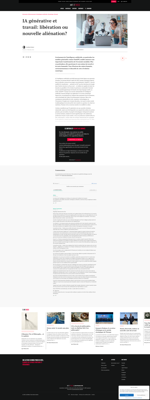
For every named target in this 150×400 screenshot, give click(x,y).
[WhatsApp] (29, 57)
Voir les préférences (141, 395)
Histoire (67, 1)
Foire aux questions (105, 370)
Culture (87, 1)
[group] (34, 330)
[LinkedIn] (27, 57)
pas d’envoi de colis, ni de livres (77, 389)
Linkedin (123, 379)
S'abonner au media (75, 139)
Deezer (123, 370)
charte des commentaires (67, 175)
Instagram (124, 372)
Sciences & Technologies (73, 1)
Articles (62, 8)
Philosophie (83, 1)
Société (90, 1)
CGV (69, 394)
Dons (118, 1)
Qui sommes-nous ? (115, 363)
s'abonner (114, 1)
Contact (113, 365)
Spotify (123, 365)
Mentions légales (74, 394)
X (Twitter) (124, 377)
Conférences (80, 8)
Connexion (95, 183)
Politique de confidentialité (85, 394)
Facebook (123, 374)
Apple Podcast (125, 367)
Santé (80, 1)
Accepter (126, 395)
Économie (59, 1)
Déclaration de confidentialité (137, 397)
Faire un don (104, 365)
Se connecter (78, 159)
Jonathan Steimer (30, 47)
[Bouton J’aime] (122, 58)
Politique (63, 1)
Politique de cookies (128, 397)
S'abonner (103, 363)
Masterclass (68, 8)
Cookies (93, 394)
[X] (25, 57)
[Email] (30, 57)
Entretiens (74, 8)
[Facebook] (23, 57)
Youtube (123, 363)
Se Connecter (124, 1)
